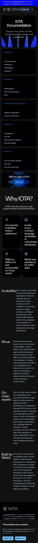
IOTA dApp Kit (8, 133)
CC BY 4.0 (6, 516)
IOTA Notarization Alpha (17, 1)
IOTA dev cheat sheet (11, 167)
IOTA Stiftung (19, 514)
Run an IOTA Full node (11, 116)
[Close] (36, 3)
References (8, 124)
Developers (8, 79)
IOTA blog (7, 164)
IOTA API (7, 137)
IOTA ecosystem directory (12, 161)
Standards (7, 71)
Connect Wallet (26, 9)
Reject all (20, 538)
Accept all (8, 538)
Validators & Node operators (15, 103)
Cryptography (8, 68)
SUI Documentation (22, 518)
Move (6, 95)
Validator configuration (11, 112)
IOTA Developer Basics (11, 92)
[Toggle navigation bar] (4, 9)
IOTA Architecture (10, 61)
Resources (8, 152)
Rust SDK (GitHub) (10, 143)
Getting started (9, 88)
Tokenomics (8, 64)
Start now (19, 182)
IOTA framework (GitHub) (12, 140)
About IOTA (8, 52)
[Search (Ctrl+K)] (32, 9)
